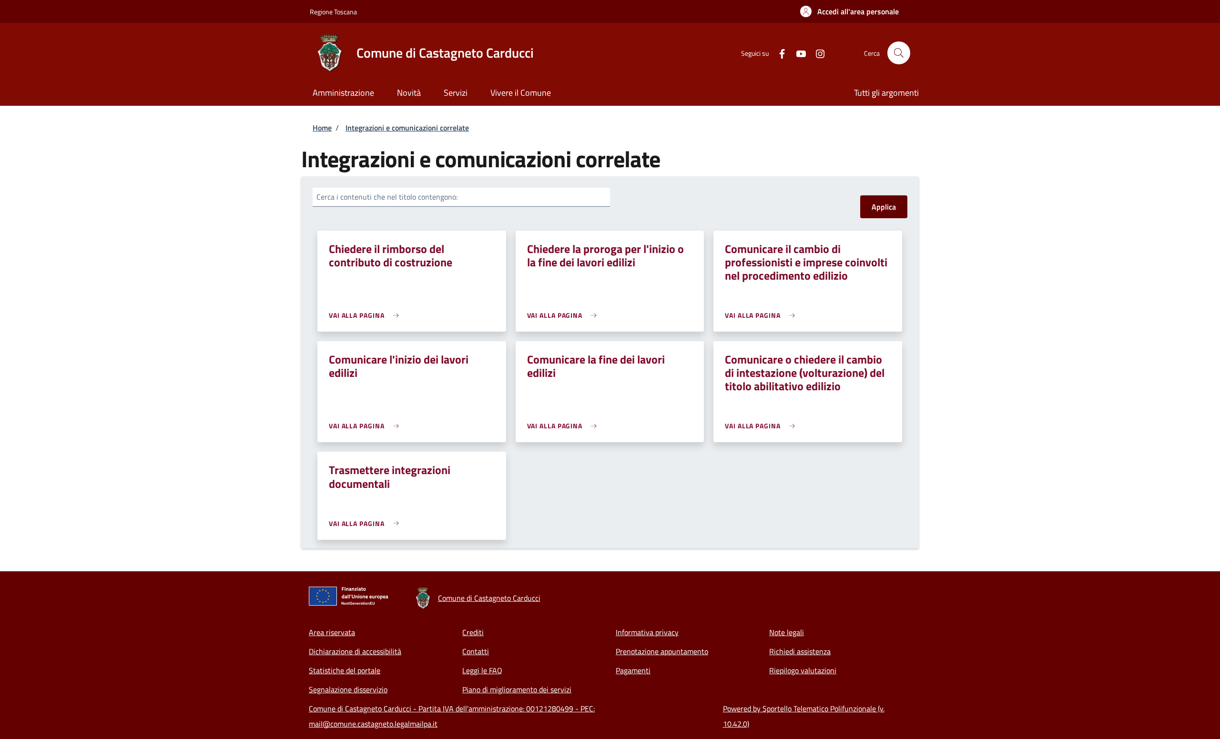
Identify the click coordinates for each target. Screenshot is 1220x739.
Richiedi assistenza (800, 651)
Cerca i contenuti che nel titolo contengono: (387, 196)
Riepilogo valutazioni (802, 670)
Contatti (475, 651)
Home (322, 127)
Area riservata (332, 632)
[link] (366, 315)
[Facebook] (778, 52)
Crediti (473, 632)
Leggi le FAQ (482, 670)
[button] (849, 11)
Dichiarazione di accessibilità (355, 651)
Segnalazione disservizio (348, 689)
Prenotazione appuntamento (662, 651)
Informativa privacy (647, 632)
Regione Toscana (333, 12)
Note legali (786, 632)
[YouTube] (797, 52)
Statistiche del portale (344, 670)
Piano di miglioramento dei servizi (516, 689)
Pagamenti (633, 670)
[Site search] (898, 52)
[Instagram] (816, 52)
